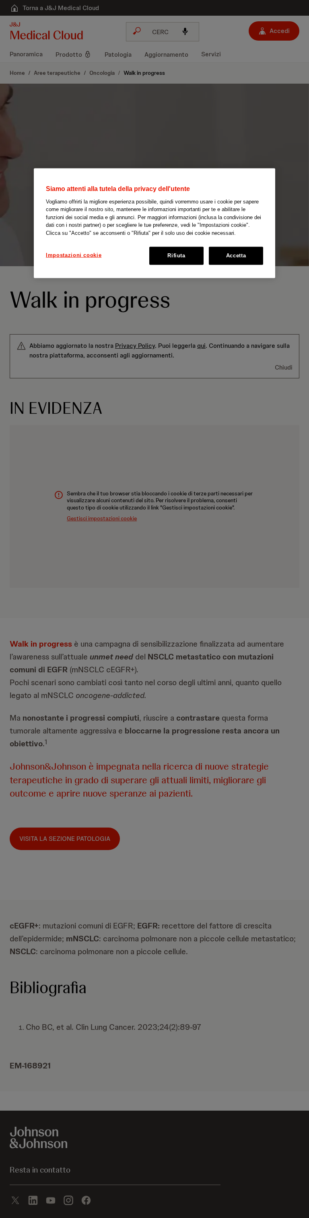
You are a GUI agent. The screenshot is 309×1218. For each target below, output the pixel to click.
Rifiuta (176, 256)
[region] (154, 223)
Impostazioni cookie (73, 255)
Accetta (236, 256)
